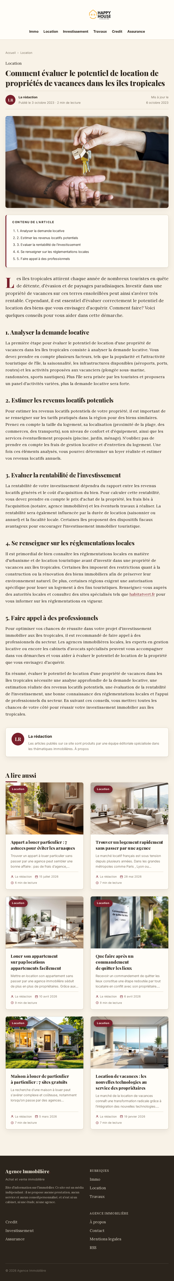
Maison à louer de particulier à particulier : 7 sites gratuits (40, 1079)
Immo (34, 31)
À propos (82, 749)
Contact (97, 1230)
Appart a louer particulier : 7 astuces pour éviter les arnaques (43, 845)
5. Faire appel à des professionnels (43, 259)
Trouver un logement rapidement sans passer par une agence (129, 845)
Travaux (100, 31)
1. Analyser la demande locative (40, 231)
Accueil (10, 52)
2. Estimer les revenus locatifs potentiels (47, 238)
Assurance (136, 31)
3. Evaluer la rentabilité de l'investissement (49, 245)
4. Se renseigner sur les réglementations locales (53, 252)
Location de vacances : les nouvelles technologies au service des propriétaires (121, 1082)
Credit (117, 31)
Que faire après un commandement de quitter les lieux (114, 962)
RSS (93, 1247)
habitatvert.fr (142, 594)
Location (51, 31)
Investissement (75, 31)
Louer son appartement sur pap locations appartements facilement (36, 962)
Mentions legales (105, 1239)
